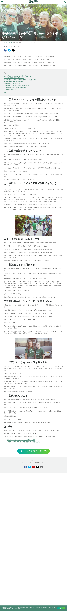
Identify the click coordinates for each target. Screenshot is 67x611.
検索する (64, 1)
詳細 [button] (19, 608)
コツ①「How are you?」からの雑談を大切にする (17, 76)
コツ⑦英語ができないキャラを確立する (15, 87)
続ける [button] (61, 608)
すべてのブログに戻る (35, 451)
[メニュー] (2, 2)
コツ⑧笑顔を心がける (10, 89)
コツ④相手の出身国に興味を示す (13, 82)
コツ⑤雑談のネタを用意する (12, 84)
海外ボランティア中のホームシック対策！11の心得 (21, 440)
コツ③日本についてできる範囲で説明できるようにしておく (20, 80)
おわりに (6, 92)
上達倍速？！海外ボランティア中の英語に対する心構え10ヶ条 (24, 442)
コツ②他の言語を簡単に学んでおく (14, 78)
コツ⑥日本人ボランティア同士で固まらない (16, 85)
